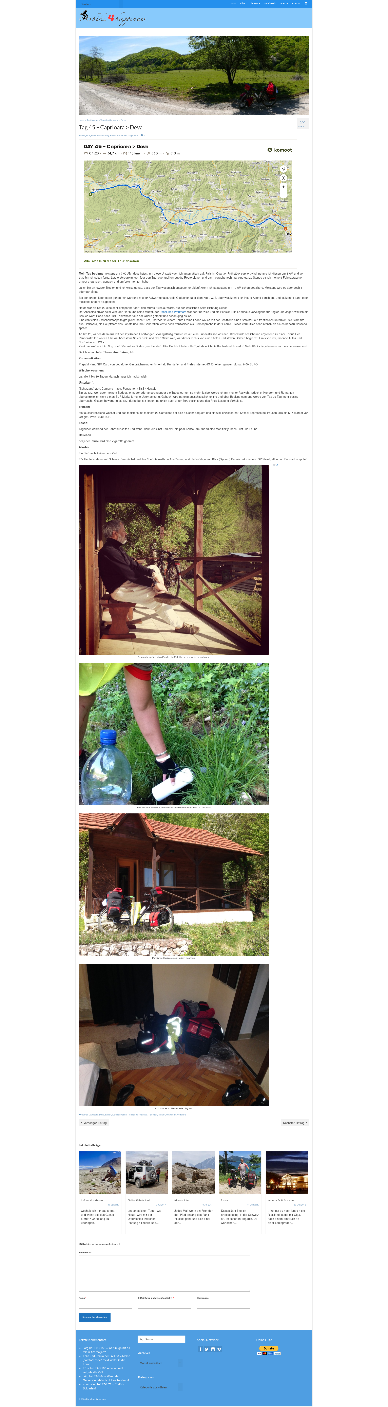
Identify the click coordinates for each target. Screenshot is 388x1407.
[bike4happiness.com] (115, 18)
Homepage (203, 1297)
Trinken (161, 1114)
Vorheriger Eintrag (95, 1123)
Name (82, 1297)
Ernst (86, 1368)
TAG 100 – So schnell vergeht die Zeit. (103, 1370)
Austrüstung (103, 135)
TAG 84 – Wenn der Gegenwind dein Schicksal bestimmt (106, 1378)
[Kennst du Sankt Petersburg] (240, 1172)
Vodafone (181, 1114)
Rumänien (122, 135)
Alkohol (84, 1114)
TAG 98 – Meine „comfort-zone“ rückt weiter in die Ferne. (106, 1360)
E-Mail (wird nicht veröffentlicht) (156, 1297)
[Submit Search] (141, 1339)
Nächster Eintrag (294, 1123)
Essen (108, 1114)
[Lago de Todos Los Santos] (287, 1172)
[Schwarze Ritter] (147, 1172)
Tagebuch (133, 135)
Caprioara (93, 1114)
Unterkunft (171, 1114)
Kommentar (85, 1252)
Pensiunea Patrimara (173, 312)
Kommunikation (119, 1114)
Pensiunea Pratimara (138, 1114)
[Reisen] (193, 1172)
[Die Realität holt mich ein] (100, 1172)
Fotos (113, 135)
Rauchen (153, 1114)
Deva (101, 1114)
